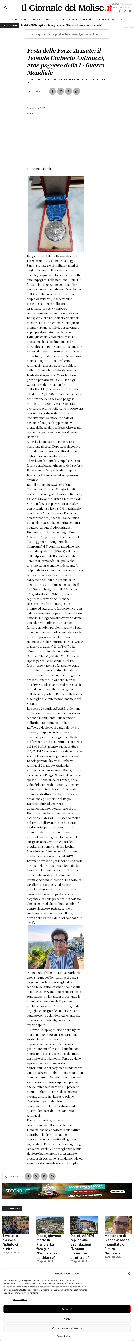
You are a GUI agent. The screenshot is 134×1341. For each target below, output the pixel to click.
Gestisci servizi (20, 1299)
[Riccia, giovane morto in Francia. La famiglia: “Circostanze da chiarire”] (50, 1225)
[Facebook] (119, 11)
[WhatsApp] (76, 91)
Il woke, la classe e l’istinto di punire (10, 1242)
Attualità (31, 79)
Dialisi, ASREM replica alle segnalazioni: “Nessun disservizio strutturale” (82, 1247)
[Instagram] (124, 11)
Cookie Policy (63, 1336)
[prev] (126, 25)
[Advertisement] (55, 141)
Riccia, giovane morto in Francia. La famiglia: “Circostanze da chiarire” (48, 1247)
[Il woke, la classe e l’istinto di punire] (15, 1225)
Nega (67, 1318)
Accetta (67, 1309)
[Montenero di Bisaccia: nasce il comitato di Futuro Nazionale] (118, 1225)
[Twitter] (130, 11)
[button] (129, 1273)
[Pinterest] (68, 91)
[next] (132, 25)
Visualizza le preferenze (67, 1328)
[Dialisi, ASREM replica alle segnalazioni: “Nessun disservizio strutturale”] (84, 1225)
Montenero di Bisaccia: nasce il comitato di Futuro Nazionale (56, 25)
